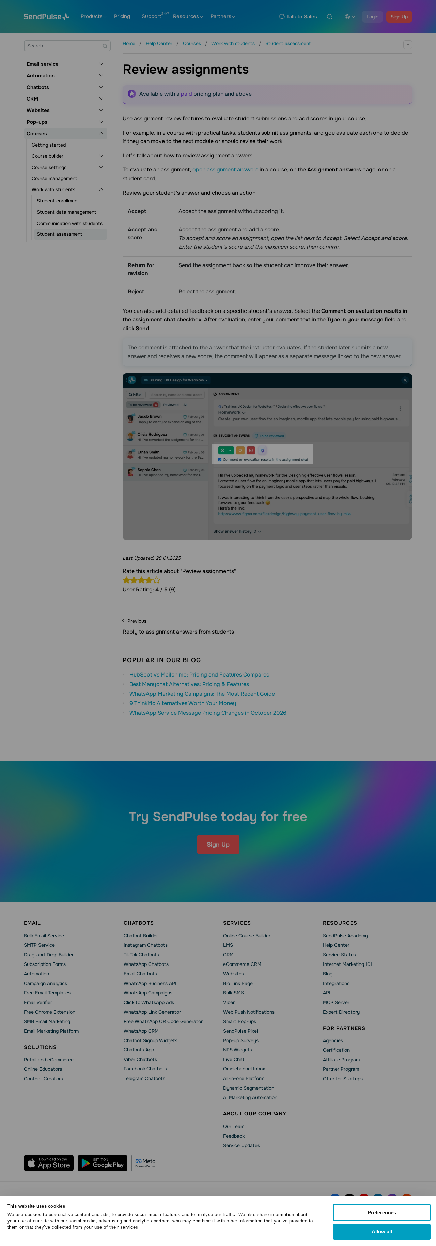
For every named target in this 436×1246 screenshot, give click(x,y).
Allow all (382, 1231)
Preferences (382, 1212)
